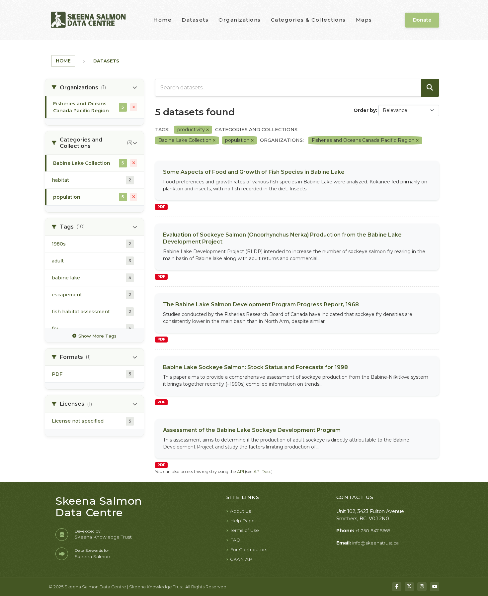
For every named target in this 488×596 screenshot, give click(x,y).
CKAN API (242, 559)
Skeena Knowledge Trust (103, 537)
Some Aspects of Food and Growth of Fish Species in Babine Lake (254, 172)
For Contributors (248, 549)
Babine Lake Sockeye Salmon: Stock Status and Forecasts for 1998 (255, 367)
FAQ (235, 540)
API (240, 471)
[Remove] (207, 130)
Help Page (242, 520)
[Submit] (430, 88)
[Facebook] (396, 586)
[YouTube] (434, 586)
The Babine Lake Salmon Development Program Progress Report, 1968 (261, 304)
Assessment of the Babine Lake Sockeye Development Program (252, 430)
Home (162, 20)
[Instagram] (422, 586)
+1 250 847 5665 (373, 530)
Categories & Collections (308, 20)
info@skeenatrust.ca (375, 543)
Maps (364, 20)
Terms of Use (244, 530)
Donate (422, 20)
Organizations (239, 20)
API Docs (262, 471)
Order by (365, 110)
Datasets (195, 20)
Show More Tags (97, 336)
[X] (409, 586)
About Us (240, 511)
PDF (161, 207)
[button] (94, 87)
